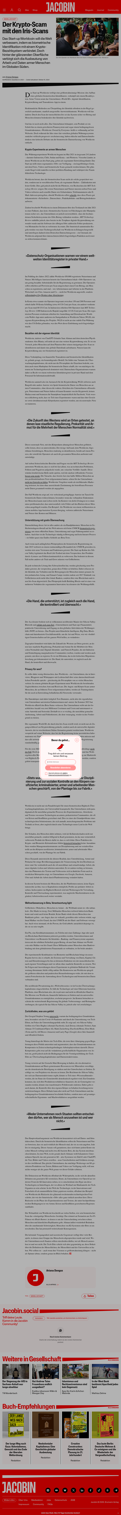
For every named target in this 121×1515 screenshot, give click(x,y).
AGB (64, 773)
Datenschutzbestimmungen (58, 775)
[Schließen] (77, 740)
